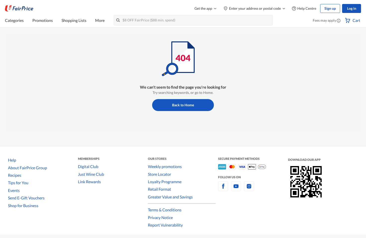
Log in (351, 8)
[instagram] (249, 189)
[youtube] (236, 189)
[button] (339, 21)
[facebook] (223, 189)
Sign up (330, 8)
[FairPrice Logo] (19, 8)
